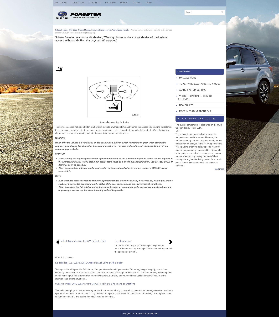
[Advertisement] (114, 53)
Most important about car (195, 111)
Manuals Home (187, 78)
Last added (110, 3)
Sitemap (136, 3)
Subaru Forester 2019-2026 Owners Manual (72, 30)
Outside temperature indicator (196, 118)
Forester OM (78, 3)
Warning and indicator (120, 30)
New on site (186, 105)
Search (148, 3)
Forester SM (94, 3)
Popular (124, 3)
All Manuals (61, 3)
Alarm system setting (192, 90)
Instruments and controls (101, 30)
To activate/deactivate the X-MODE (199, 84)
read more (219, 169)
